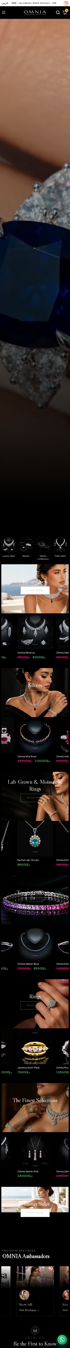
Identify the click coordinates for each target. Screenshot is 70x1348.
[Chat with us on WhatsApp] (62, 1340)
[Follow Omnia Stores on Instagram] (66, 3)
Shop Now (35, 590)
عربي (5, 3)
